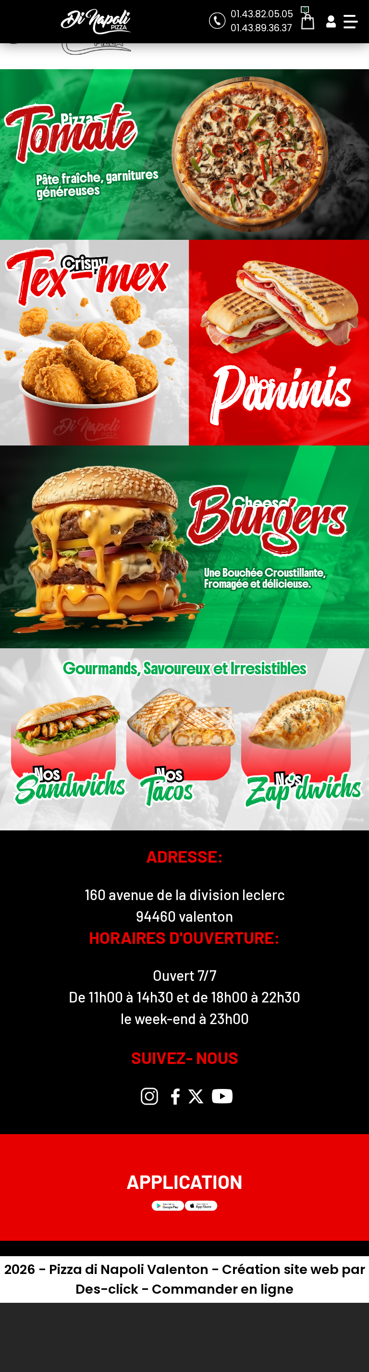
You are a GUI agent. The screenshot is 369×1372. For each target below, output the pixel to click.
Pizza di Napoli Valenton (130, 1269)
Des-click (106, 1289)
